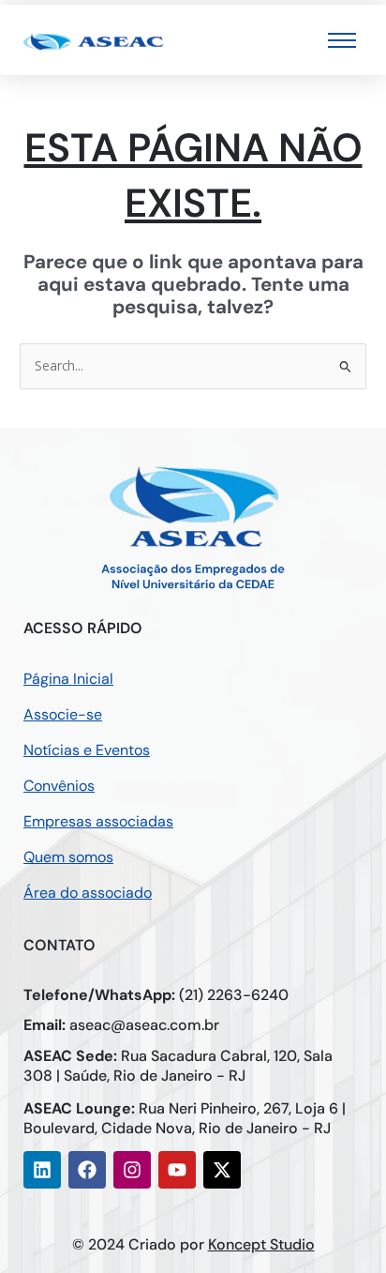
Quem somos (68, 857)
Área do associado (87, 892)
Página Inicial (68, 679)
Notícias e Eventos (86, 750)
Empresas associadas (98, 821)
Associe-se (62, 714)
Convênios (59, 786)
